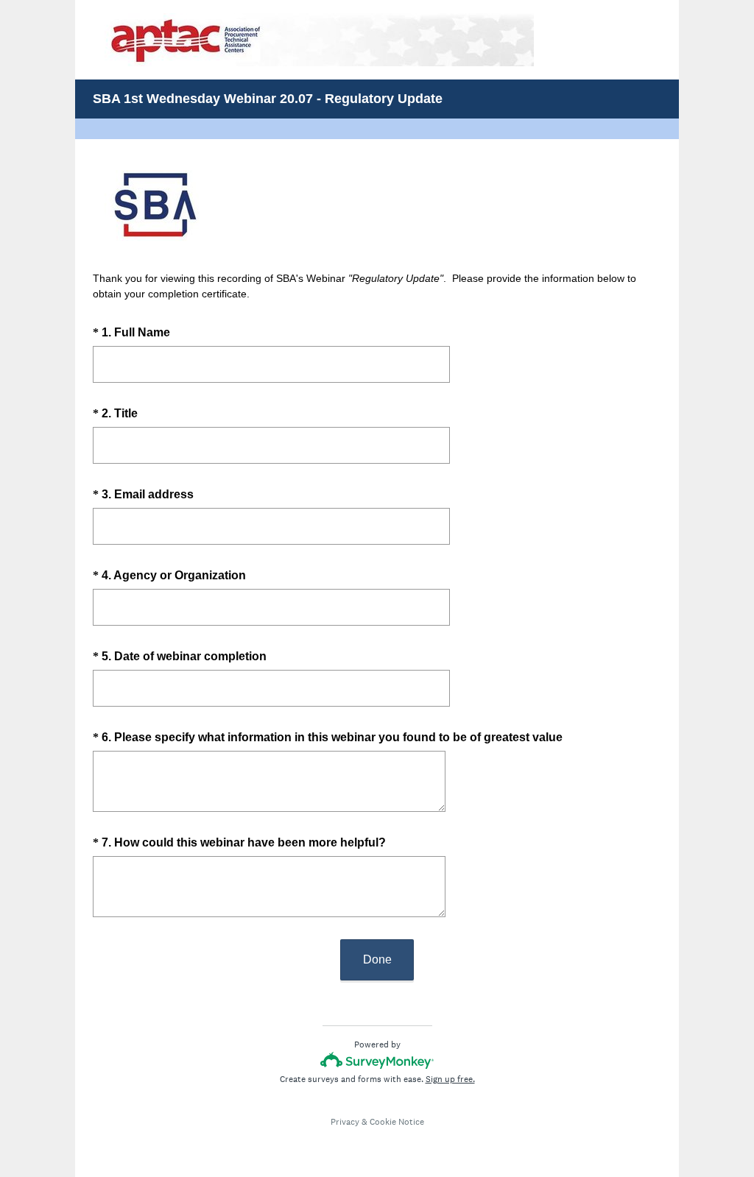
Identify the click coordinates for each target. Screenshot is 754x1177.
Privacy (345, 1122)
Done (377, 959)
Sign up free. (450, 1079)
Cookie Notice (397, 1122)
